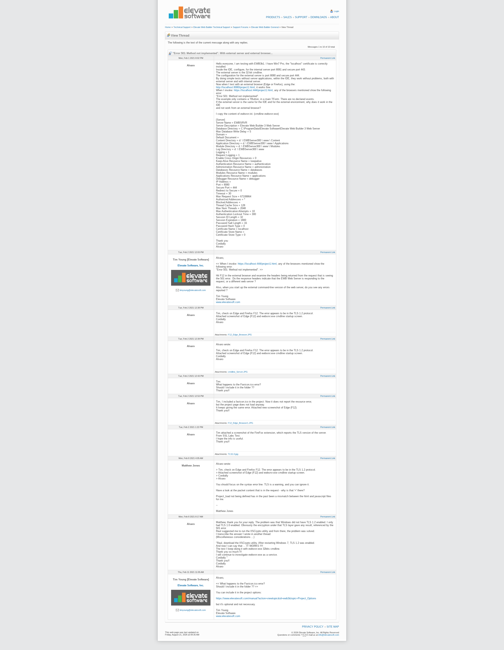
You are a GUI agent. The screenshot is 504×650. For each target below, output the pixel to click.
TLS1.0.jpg (233, 454)
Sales (287, 17)
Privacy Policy (312, 626)
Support (301, 17)
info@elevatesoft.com (328, 635)
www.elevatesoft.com (228, 302)
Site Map (333, 626)
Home (168, 27)
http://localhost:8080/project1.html (235, 87)
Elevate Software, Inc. (191, 265)
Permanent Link (327, 58)
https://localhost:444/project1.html (253, 90)
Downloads (318, 17)
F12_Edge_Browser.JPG (240, 334)
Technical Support (182, 27)
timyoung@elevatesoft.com (193, 290)
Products (273, 17)
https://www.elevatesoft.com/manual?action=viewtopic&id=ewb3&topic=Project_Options (266, 598)
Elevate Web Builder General (265, 27)
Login (336, 11)
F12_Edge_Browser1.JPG (240, 423)
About (334, 17)
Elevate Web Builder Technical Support (211, 27)
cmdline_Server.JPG (238, 372)
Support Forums (240, 27)
